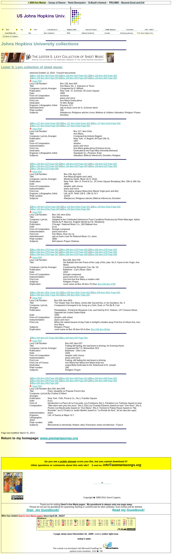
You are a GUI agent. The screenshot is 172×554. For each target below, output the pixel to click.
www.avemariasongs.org (59, 438)
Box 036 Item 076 (106, 284)
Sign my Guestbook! (42, 510)
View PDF (37, 81)
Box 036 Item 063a (100, 329)
